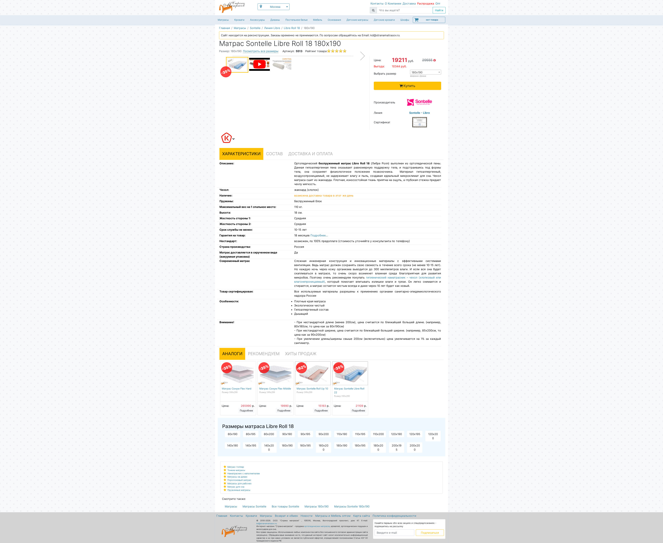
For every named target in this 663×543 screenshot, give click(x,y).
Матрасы (223, 19)
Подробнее (246, 410)
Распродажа (425, 3)
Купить (409, 86)
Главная (221, 515)
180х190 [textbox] (417, 72)
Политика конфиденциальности (394, 515)
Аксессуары (257, 19)
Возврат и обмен (286, 515)
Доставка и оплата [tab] (310, 153)
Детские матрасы (357, 19)
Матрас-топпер (235, 467)
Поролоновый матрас (239, 480)
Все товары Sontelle (285, 506)
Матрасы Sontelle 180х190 (351, 506)
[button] (227, 138)
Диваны (275, 19)
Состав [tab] (274, 153)
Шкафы (404, 19)
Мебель (317, 19)
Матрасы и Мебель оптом (332, 515)
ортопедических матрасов (317, 526)
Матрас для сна (235, 487)
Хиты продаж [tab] (300, 353)
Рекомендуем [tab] (264, 353)
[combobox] (425, 72)
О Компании (393, 3)
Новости (307, 515)
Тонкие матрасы (236, 470)
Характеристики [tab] (241, 153)
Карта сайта (361, 515)
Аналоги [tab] (232, 353)
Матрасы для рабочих (239, 483)
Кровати (239, 19)
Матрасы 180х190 (317, 506)
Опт (437, 3)
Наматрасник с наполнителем (243, 473)
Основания (334, 19)
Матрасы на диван (237, 476)
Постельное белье (296, 19)
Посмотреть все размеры (260, 51)
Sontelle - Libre (419, 112)
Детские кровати (384, 19)
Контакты (377, 3)
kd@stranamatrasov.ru (266, 523)
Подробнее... (319, 235)
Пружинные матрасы (238, 490)
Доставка (409, 3)
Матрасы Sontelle (254, 506)
